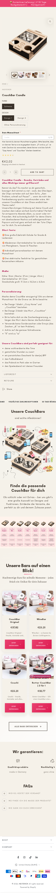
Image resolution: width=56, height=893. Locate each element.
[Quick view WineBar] (49, 595)
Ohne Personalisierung (14, 126)
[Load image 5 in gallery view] (28, 75)
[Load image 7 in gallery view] (42, 75)
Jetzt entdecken (13, 644)
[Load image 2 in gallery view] (21, 75)
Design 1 (9, 119)
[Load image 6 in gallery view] (35, 75)
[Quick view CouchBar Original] (21, 595)
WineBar (41, 619)
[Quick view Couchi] (21, 659)
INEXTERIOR (6, 89)
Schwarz (9, 107)
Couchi (14, 682)
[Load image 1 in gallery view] (14, 75)
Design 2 (23, 119)
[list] (28, 767)
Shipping (5, 164)
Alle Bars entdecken (26, 726)
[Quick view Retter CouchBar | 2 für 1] (49, 659)
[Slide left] (7, 75)
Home (4, 84)
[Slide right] (49, 75)
